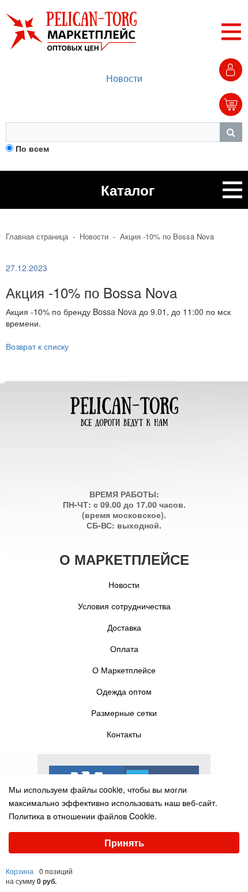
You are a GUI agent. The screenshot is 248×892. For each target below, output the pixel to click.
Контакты (124, 734)
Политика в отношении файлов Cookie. (83, 816)
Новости (124, 78)
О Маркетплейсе (124, 670)
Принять (124, 842)
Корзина (19, 871)
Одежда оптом (124, 691)
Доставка (124, 627)
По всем (32, 148)
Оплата (124, 648)
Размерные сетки (124, 712)
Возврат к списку (37, 346)
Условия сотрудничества (124, 606)
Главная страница (37, 236)
